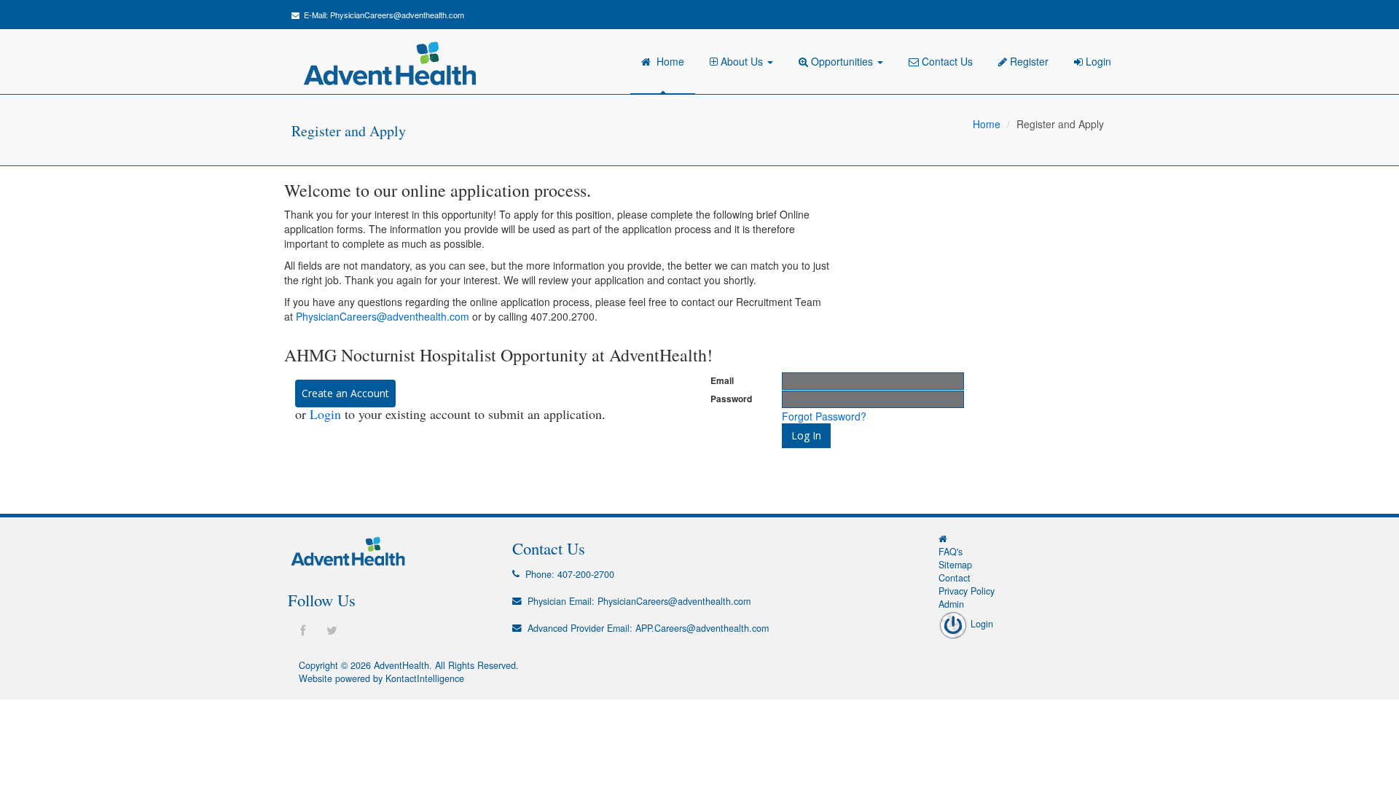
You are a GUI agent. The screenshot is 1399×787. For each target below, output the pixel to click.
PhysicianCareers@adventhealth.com (397, 14)
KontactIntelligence (424, 678)
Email (722, 381)
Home (667, 61)
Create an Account (345, 393)
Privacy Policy (966, 591)
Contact (954, 577)
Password (731, 399)
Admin (951, 604)
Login (1097, 61)
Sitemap (955, 564)
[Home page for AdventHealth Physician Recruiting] (942, 538)
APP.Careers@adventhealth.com (702, 628)
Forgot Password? (824, 416)
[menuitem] (743, 62)
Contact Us (946, 61)
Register (1028, 61)
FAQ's (950, 551)
